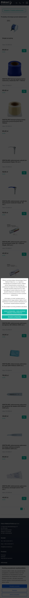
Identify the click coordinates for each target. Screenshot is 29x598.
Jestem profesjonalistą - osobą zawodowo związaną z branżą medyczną (14, 311)
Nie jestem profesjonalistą (14, 317)
